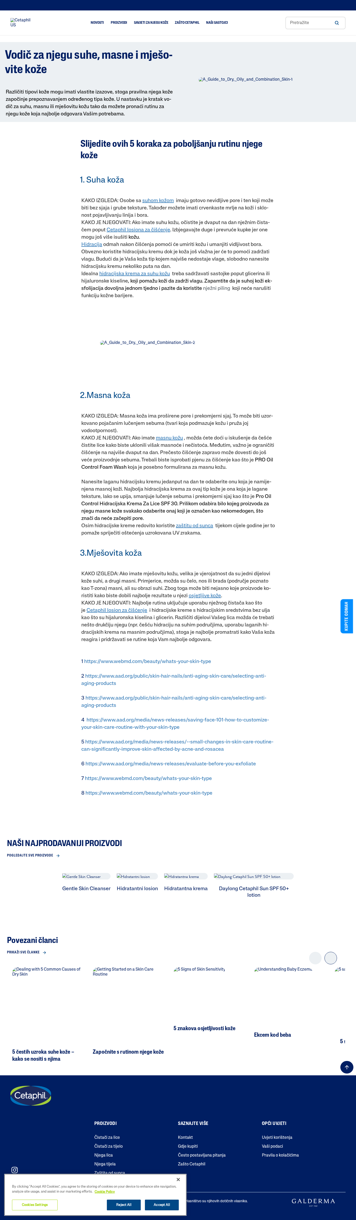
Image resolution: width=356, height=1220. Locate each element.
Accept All (162, 1205)
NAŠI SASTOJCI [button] (217, 23)
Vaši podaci (272, 1147)
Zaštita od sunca (109, 1173)
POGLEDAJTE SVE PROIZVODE (30, 855)
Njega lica (103, 1155)
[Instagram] (14, 1170)
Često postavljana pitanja (202, 1155)
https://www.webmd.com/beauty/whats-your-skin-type (147, 661)
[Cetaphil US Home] (21, 23)
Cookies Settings (35, 1205)
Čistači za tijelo (108, 1147)
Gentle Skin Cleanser (86, 888)
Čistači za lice (107, 1138)
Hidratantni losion (137, 888)
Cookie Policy (105, 1192)
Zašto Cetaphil (191, 1164)
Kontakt (185, 1138)
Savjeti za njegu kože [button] (151, 23)
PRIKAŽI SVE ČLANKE (23, 952)
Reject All (123, 1205)
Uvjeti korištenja (277, 1138)
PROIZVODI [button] (119, 23)
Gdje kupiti (188, 1147)
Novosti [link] (97, 23)
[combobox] (315, 23)
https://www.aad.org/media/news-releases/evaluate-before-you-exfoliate (170, 764)
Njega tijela (105, 1164)
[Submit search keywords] (337, 23)
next (331, 962)
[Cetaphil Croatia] (30, 1096)
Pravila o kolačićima (280, 1155)
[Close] (178, 1179)
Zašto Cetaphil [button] (187, 23)
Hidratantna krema (186, 888)
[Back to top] (346, 1067)
